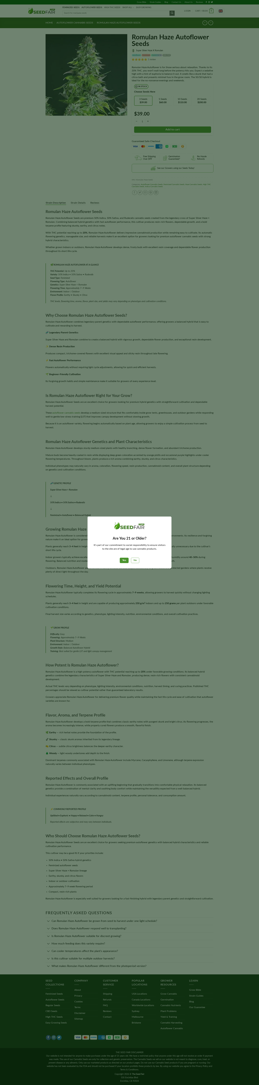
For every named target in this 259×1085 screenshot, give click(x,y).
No (135, 560)
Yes (124, 560)
